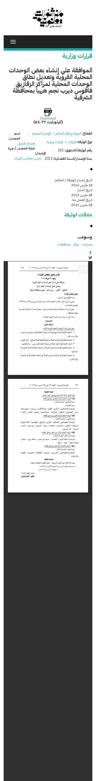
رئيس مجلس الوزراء (27, 158)
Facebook (90, 253)
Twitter (90, 258)
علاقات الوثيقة (78, 214)
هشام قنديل (26, 143)
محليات (86, 244)
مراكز (76, 244)
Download (48, 118)
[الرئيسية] (48, 17)
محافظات (64, 244)
